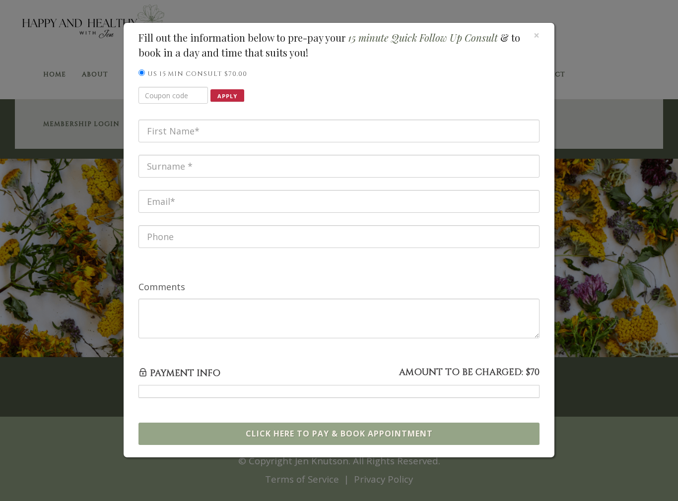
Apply (227, 96)
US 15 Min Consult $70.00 (197, 73)
